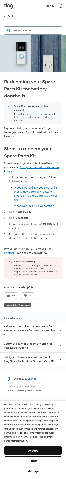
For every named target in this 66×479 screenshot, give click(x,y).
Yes (13, 295)
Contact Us (11, 253)
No (29, 295)
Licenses (20, 391)
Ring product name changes (38, 114)
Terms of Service (34, 391)
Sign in (50, 5)
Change (32, 378)
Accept (33, 450)
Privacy (10, 391)
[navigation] (33, 28)
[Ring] (8, 6)
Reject (33, 461)
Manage (33, 471)
